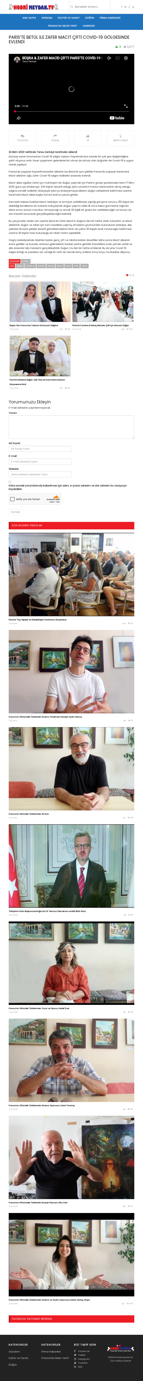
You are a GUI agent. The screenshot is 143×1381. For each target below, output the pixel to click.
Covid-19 (30, 266)
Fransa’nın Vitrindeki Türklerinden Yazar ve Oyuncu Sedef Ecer (39, 1008)
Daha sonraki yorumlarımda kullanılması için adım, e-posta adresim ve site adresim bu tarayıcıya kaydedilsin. (68, 487)
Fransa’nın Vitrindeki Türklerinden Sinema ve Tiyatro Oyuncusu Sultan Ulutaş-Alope (49, 1299)
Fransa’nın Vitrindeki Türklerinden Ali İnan (29, 814)
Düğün (89, 17)
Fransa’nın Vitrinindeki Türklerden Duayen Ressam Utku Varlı (38, 1202)
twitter (82, 1355)
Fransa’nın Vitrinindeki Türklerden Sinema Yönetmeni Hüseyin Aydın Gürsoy (45, 716)
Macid (51, 266)
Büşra (20, 266)
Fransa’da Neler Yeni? (62, 25)
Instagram (84, 1359)
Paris (68, 266)
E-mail (13, 456)
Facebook (84, 1351)
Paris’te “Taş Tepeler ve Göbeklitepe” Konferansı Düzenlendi (37, 619)
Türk (76, 266)
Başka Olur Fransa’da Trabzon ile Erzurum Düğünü (34, 325)
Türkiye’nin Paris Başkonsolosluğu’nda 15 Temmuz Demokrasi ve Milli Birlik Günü (47, 911)
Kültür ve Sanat (69, 17)
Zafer (84, 266)
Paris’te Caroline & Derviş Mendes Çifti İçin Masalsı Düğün (100, 325)
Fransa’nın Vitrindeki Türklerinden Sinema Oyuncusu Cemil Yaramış (42, 1105)
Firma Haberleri (110, 17)
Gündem (47, 17)
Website (14, 469)
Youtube (83, 1362)
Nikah (60, 266)
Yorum (13, 413)
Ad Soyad (14, 443)
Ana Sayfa (29, 17)
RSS (80, 1366)
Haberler (89, 25)
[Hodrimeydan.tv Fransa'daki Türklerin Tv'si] (33, 6)
